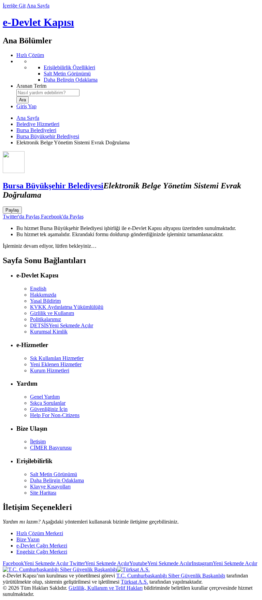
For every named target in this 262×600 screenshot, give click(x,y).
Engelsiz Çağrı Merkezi (41, 552)
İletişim (38, 441)
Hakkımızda (43, 295)
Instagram (224, 563)
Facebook (35, 563)
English (38, 288)
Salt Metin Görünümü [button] (53, 474)
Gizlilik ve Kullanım (52, 313)
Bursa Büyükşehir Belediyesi (47, 136)
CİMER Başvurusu (51, 448)
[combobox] (47, 92)
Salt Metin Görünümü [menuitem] (67, 73)
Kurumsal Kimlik (49, 331)
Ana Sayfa (38, 6)
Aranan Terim (31, 86)
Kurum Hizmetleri (49, 370)
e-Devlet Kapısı (38, 22)
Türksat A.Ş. (134, 582)
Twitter (98, 563)
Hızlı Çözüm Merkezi (39, 533)
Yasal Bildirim (45, 301)
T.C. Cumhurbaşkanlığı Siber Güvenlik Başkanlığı (170, 575)
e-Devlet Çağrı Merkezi (41, 545)
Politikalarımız (45, 319)
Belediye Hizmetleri (37, 124)
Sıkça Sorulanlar (48, 403)
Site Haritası (43, 493)
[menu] (137, 70)
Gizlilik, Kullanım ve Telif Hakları (106, 588)
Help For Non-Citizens (54, 415)
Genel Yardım (45, 397)
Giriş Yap (26, 106)
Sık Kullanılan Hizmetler (57, 358)
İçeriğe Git (14, 6)
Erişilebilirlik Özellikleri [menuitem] (69, 67)
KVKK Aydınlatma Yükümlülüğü (66, 307)
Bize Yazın (28, 539)
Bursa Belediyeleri (36, 130)
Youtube (160, 563)
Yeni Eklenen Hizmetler (56, 364)
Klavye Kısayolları (50, 486)
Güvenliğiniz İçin (49, 409)
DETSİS (61, 325)
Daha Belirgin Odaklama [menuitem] (71, 80)
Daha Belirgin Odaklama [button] (57, 480)
